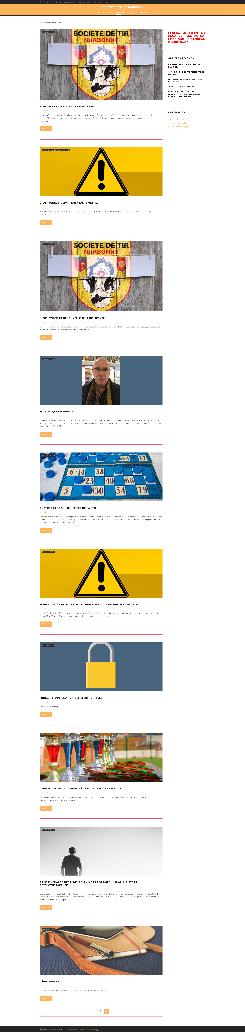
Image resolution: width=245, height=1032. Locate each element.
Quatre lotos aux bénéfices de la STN (68, 508)
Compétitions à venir (48, 150)
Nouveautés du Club (48, 32)
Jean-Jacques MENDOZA (57, 411)
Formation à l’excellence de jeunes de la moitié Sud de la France (89, 604)
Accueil (100, 12)
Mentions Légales (91, 1029)
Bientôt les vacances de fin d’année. (67, 106)
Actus (118, 12)
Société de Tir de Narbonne (122, 7)
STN (109, 12)
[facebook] (235, 8)
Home (42, 23)
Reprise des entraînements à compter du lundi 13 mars (81, 788)
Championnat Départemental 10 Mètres (69, 202)
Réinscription (50, 981)
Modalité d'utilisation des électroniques (71, 698)
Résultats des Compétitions (181, 126)
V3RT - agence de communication (74, 1029)
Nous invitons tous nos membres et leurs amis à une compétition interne (184, 94)
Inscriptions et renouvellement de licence (72, 318)
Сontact (144, 12)
